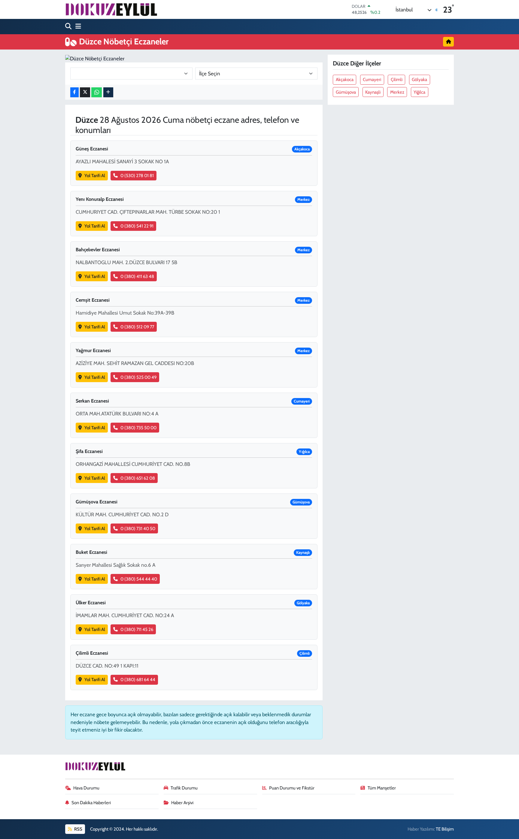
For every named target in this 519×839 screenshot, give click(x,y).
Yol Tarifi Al (94, 175)
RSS (77, 829)
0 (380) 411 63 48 (137, 276)
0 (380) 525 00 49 (138, 377)
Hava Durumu (86, 788)
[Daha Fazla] (108, 92)
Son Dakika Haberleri (91, 802)
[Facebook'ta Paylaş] (74, 92)
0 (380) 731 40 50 (137, 528)
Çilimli (396, 79)
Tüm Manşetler (382, 788)
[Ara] (69, 26)
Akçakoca (345, 79)
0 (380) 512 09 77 (137, 327)
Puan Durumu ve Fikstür (291, 788)
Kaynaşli (373, 92)
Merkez (397, 92)
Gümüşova (346, 92)
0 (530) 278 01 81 (137, 175)
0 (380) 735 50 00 (138, 427)
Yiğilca (419, 92)
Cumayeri (372, 79)
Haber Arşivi (182, 802)
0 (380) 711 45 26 (136, 629)
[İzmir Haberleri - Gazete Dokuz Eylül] (111, 9)
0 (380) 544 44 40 (138, 579)
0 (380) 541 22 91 (136, 226)
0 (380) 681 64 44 (137, 679)
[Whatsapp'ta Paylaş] (96, 92)
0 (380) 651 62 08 (137, 478)
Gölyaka (419, 79)
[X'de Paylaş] (85, 92)
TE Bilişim (445, 829)
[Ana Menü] (77, 26)
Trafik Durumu (184, 788)
